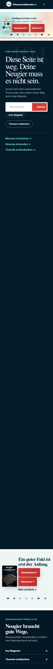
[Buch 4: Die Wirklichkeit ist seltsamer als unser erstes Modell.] (36, 35)
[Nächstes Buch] (42, 35)
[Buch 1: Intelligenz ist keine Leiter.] (18, 35)
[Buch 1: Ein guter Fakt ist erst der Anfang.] (14, 598)
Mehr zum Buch (27, 589)
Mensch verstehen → (18, 138)
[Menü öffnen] (44, 4)
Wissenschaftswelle (25, 4)
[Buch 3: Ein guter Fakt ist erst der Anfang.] (30, 35)
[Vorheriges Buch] (11, 35)
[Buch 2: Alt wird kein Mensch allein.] (24, 35)
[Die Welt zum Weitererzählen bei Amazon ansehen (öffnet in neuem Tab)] (9, 576)
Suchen (41, 106)
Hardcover (37, 28)
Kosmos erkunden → (18, 144)
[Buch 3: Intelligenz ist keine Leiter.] (26, 598)
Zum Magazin (16, 115)
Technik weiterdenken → (20, 149)
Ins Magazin (26, 650)
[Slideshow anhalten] (49, 35)
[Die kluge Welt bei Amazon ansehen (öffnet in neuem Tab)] (6, 24)
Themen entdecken (19, 124)
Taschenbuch (20, 28)
